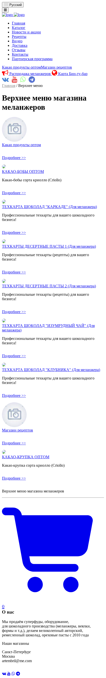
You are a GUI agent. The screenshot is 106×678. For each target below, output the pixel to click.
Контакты (20, 54)
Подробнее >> (14, 158)
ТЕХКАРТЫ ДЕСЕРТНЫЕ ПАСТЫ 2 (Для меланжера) (49, 286)
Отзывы (18, 50)
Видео (17, 41)
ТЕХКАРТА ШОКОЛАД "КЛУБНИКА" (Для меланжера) (51, 370)
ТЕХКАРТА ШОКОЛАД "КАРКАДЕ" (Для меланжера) (49, 207)
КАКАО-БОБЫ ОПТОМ (23, 171)
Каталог (18, 28)
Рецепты (19, 36)
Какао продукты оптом (21, 67)
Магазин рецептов (56, 67)
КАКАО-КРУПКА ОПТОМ (25, 457)
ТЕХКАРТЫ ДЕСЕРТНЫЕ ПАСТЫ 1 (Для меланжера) (49, 246)
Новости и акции (26, 32)
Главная (18, 23)
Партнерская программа (32, 59)
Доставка (19, 45)
